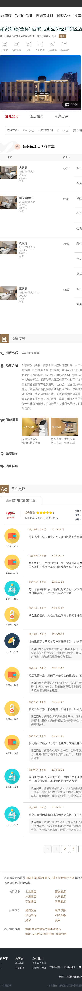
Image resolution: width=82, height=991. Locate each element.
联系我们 (69, 967)
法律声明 (54, 967)
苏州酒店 (30, 896)
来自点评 (20, 500)
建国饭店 (30, 910)
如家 (28, 920)
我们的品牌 (23, 15)
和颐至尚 (30, 915)
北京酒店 (30, 891)
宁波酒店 (30, 901)
